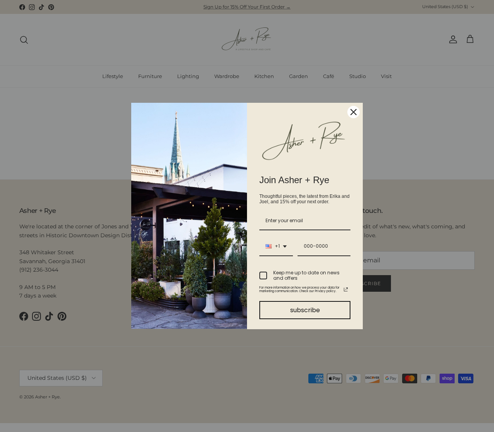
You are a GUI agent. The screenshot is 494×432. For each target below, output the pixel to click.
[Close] (353, 112)
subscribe (305, 310)
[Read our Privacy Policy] (345, 289)
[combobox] (276, 246)
